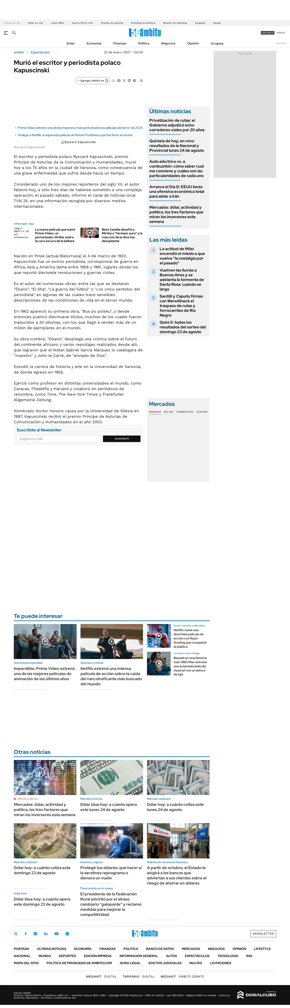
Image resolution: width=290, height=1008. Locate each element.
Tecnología (227, 956)
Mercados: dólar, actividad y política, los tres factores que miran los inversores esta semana (176, 214)
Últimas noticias (51, 949)
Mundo (44, 956)
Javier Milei (57, 23)
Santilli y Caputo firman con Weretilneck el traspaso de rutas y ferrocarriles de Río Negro (181, 306)
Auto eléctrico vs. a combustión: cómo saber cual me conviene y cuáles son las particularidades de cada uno (176, 168)
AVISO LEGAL (130, 963)
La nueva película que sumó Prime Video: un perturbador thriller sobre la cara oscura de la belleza (55, 235)
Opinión (193, 43)
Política (143, 43)
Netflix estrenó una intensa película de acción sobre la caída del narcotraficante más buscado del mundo (111, 676)
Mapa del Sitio (26, 963)
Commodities (184, 411)
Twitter (16, 933)
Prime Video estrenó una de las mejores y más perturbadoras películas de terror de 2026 (80, 128)
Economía (94, 43)
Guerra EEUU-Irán (82, 23)
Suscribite (122, 438)
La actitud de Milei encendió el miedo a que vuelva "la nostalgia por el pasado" (182, 256)
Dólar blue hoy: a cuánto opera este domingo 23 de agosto (42, 902)
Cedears (202, 411)
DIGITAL (101, 976)
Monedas (155, 411)
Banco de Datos (160, 949)
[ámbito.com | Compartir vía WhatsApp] (113, 80)
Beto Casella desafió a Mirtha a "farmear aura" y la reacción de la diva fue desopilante (122, 235)
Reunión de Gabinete (175, 23)
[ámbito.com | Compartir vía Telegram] (134, 80)
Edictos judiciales (165, 963)
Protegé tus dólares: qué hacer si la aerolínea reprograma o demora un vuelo (111, 873)
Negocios (168, 43)
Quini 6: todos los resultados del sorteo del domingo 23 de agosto (183, 327)
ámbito (19, 52)
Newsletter (281, 43)
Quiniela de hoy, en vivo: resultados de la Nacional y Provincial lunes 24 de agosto (176, 145)
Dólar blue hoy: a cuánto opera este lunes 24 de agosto (108, 807)
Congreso (200, 23)
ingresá (281, 33)
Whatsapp (67, 933)
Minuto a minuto (28, 799)
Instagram (35, 933)
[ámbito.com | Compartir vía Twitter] (124, 80)
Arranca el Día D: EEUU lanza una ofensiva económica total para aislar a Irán (176, 191)
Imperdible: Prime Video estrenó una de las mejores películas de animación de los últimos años (44, 673)
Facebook (26, 933)
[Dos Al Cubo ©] (256, 995)
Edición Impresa (98, 956)
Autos (171, 956)
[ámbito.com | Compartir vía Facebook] (119, 80)
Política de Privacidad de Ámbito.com (79, 963)
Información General (139, 956)
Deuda (217, 23)
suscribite (267, 33)
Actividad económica (143, 23)
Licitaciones (220, 963)
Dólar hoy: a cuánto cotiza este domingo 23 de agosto (42, 870)
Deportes (67, 956)
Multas (195, 963)
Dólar (70, 43)
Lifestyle (262, 949)
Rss (249, 956)
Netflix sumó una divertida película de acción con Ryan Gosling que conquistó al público (190, 638)
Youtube (56, 933)
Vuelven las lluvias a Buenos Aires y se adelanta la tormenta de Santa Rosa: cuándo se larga (182, 280)
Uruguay (217, 43)
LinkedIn (46, 933)
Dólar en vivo (35, 23)
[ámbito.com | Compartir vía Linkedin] (129, 80)
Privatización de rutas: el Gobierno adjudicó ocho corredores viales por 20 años (177, 125)
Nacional (22, 956)
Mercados (191, 949)
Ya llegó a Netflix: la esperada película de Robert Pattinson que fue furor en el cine (75, 135)
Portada (21, 949)
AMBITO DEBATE (182, 976)
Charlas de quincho (112, 23)
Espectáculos (40, 52)
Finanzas (119, 43)
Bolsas (168, 411)
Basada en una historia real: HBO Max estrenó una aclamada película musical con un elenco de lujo (190, 666)
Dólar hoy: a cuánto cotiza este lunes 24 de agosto (175, 807)
